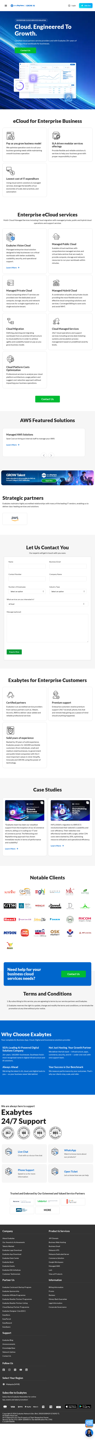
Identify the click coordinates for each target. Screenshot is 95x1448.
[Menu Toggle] (5, 5)
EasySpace (6, 1327)
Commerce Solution (56, 1258)
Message (14, 612)
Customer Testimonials (11, 1274)
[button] (44, 455)
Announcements (8, 1344)
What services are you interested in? (20, 599)
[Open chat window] (89, 1433)
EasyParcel (6, 1319)
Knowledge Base (8, 1348)
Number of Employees (17, 587)
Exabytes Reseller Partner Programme (17, 1299)
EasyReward (7, 1323)
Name (11, 562)
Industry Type (54, 587)
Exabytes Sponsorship (10, 1291)
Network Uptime (8, 1352)
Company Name (55, 574)
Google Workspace (56, 1262)
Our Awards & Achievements (13, 1242)
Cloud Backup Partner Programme (15, 1307)
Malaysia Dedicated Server (59, 1254)
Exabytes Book (8, 1262)
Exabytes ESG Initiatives (11, 1270)
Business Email (55, 562)
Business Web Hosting (57, 1242)
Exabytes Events (8, 1266)
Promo (51, 1291)
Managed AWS (54, 1266)
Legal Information (55, 1303)
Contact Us (6, 1356)
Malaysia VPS (54, 1250)
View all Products (55, 1274)
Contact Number (15, 574)
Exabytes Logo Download (12, 1250)
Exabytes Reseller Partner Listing (15, 1303)
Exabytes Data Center (10, 1258)
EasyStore (6, 1315)
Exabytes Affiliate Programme (13, 1295)
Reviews (52, 1295)
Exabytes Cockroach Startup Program (16, 1287)
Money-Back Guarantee (58, 1299)
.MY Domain (53, 1238)
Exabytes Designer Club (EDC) (14, 1311)
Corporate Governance (57, 1307)
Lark (50, 1270)
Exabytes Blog (7, 1340)
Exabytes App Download (11, 1254)
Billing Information (56, 1287)
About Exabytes (8, 1238)
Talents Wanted (8, 1246)
